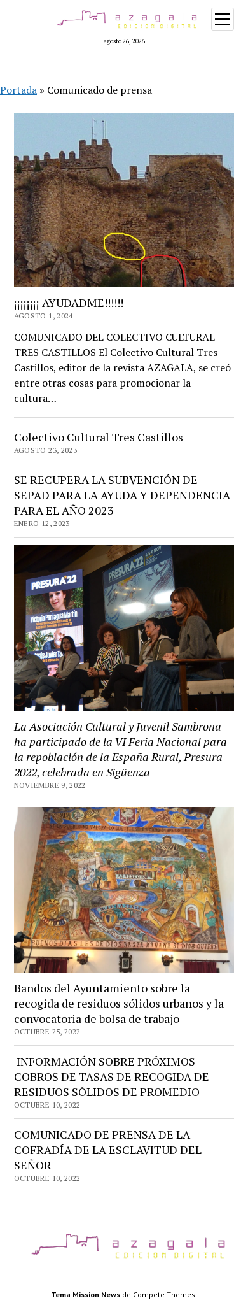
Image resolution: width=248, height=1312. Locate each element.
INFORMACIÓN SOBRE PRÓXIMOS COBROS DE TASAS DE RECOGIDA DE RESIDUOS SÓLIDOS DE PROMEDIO (111, 1076)
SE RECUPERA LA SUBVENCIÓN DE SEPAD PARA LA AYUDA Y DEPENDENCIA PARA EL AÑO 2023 (122, 495)
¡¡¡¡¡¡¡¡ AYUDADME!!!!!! (68, 302)
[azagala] (124, 1258)
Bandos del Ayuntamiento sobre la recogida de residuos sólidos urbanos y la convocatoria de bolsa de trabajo (119, 1003)
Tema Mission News (85, 1294)
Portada (18, 90)
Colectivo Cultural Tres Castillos (98, 437)
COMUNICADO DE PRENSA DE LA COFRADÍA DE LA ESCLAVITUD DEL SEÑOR (108, 1150)
